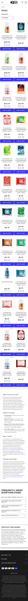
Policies (4, 559)
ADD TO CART (7, 49)
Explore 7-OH (6, 555)
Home (2, 6)
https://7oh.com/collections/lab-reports (13, 449)
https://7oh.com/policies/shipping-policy (14, 475)
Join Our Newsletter (8, 563)
